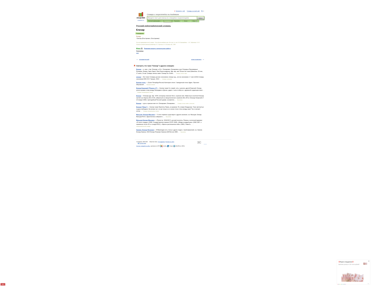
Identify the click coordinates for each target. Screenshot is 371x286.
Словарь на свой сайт (193, 11)
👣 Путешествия (142, 143)
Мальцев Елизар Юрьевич (145, 120)
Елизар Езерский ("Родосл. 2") (146, 88)
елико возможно (196, 59)
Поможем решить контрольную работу (157, 48)
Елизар (138, 69)
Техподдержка (161, 141)
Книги (185, 21)
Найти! (200, 18)
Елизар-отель (141, 82)
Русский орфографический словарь (154, 21)
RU (202, 11)
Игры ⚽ (194, 21)
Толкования (167, 21)
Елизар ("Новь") (141, 107)
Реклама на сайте (169, 141)
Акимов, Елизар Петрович (145, 130)
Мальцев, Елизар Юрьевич (145, 114)
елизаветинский (144, 59)
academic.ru (141, 20)
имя (137, 53)
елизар (138, 77)
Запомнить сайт (180, 11)
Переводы (177, 21)
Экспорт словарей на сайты (143, 146)
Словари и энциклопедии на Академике (163, 14)
